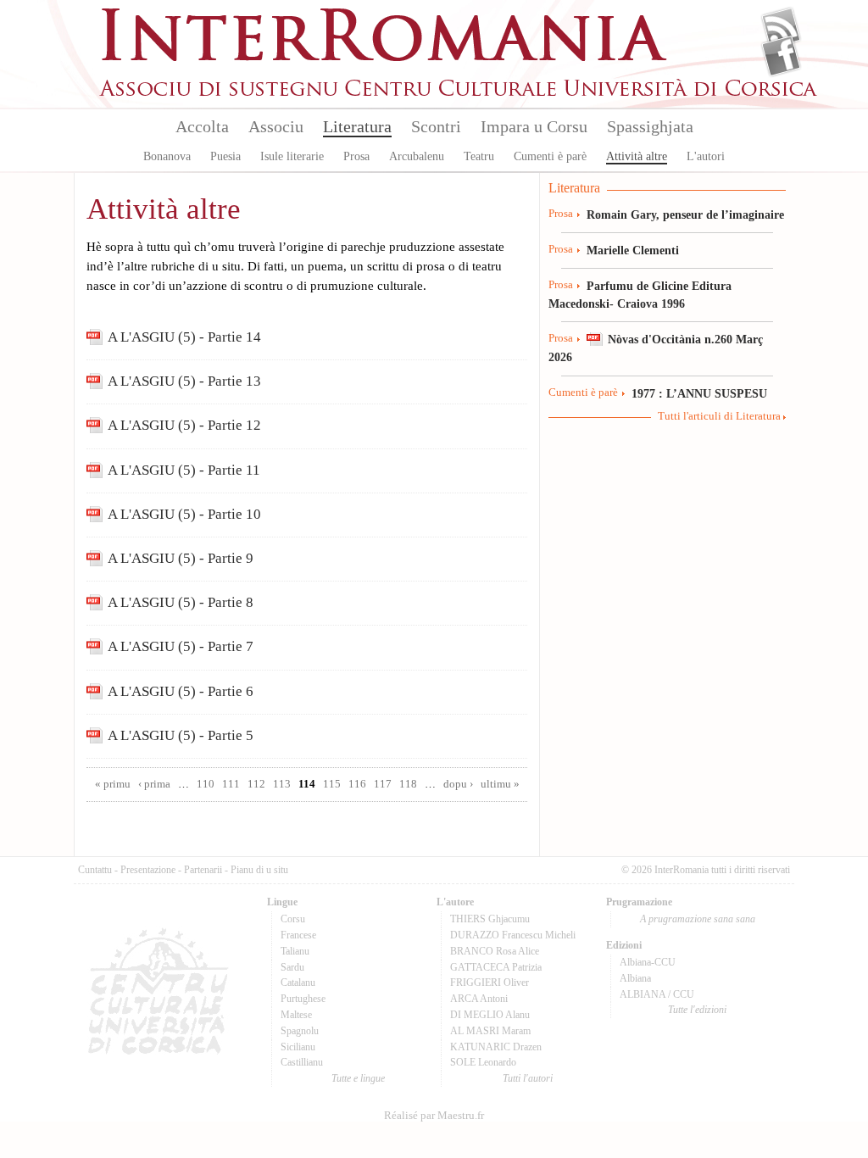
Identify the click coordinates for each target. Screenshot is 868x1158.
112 (256, 784)
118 (408, 784)
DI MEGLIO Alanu (490, 1015)
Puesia (225, 156)
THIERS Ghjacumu (490, 919)
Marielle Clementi (633, 250)
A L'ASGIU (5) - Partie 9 (180, 558)
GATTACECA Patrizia (496, 967)
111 (231, 784)
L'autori (706, 156)
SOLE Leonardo (483, 1062)
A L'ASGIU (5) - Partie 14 (184, 337)
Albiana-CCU (648, 962)
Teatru (479, 156)
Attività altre (636, 156)
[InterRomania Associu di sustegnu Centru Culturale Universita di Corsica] (459, 93)
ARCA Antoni (479, 999)
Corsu (293, 919)
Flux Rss (781, 28)
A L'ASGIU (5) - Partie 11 (184, 470)
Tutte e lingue (358, 1078)
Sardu (292, 967)
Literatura (357, 126)
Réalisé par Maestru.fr (434, 1116)
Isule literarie (292, 156)
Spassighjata (650, 126)
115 (332, 784)
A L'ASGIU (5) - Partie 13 (184, 381)
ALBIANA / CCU (657, 994)
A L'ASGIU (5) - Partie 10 (184, 514)
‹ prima (154, 784)
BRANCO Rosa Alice (494, 951)
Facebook (781, 56)
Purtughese (303, 999)
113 (282, 784)
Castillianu (302, 1062)
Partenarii (203, 870)
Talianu (295, 951)
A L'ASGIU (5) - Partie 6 (180, 691)
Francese (298, 935)
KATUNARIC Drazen (496, 1047)
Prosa (356, 156)
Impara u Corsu (534, 126)
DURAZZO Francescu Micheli (513, 935)
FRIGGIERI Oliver (489, 982)
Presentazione (147, 870)
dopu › (458, 784)
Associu (275, 126)
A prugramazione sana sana (697, 919)
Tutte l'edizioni (697, 1010)
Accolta (202, 126)
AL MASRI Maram (490, 1031)
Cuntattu (95, 870)
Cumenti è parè (550, 156)
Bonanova (167, 156)
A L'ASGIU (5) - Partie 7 (180, 646)
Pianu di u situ (259, 870)
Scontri (436, 126)
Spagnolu (300, 1031)
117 (383, 784)
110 (205, 784)
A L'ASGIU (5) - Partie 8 (180, 602)
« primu (113, 784)
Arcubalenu (416, 156)
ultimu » (500, 784)
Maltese (296, 1015)
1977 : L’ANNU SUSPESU (699, 393)
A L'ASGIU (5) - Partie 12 (184, 425)
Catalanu (298, 982)
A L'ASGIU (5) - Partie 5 (180, 735)
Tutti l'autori (528, 1078)
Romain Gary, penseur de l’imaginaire (685, 214)
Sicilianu (298, 1047)
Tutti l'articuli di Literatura (719, 416)
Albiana (635, 978)
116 (357, 784)
